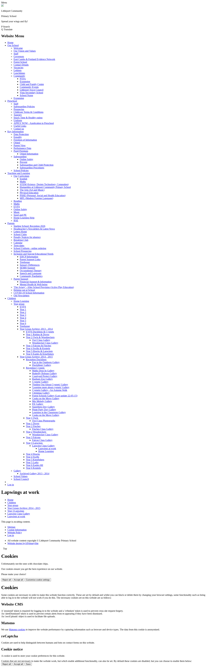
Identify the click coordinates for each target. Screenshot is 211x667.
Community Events (29, 87)
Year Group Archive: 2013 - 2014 (36, 329)
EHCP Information (29, 256)
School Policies (21, 170)
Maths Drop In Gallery (43, 370)
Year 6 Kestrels (33, 468)
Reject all (6, 580)
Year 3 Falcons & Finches (38, 345)
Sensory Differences (30, 265)
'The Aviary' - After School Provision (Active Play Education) (44, 287)
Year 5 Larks (32, 462)
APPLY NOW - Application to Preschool (34, 123)
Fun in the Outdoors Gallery (46, 362)
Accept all (18, 580)
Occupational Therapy (31, 270)
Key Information (15, 131)
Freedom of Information (25, 140)
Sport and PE (20, 215)
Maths (23, 181)
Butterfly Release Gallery (44, 373)
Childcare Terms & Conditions (28, 112)
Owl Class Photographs (43, 420)
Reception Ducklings (36, 359)
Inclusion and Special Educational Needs (33, 254)
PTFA (23, 78)
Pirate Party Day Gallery (44, 409)
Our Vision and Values (25, 51)
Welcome (18, 48)
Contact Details (21, 64)
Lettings (17, 70)
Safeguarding (20, 156)
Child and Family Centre (32, 84)
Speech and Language (30, 273)
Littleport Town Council (31, 90)
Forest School (20, 62)
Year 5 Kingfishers (35, 459)
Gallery (17, 470)
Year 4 (23, 318)
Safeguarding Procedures (32, 167)
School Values (20, 476)
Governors (19, 56)
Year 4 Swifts (32, 457)
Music (17, 212)
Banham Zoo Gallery (42, 379)
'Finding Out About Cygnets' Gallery (50, 384)
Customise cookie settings (38, 580)
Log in (10, 484)
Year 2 (23, 312)
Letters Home (20, 231)
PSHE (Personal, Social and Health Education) (42, 195)
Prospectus (19, 109)
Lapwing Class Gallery (43, 445)
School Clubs (20, 234)
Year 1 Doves (32, 423)
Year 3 (23, 315)
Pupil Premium (21, 151)
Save (28, 664)
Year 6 (23, 323)
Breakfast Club (21, 240)
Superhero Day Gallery (43, 406)
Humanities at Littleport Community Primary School (45, 187)
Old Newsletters (21, 295)
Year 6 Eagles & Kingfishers (40, 354)
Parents (11, 223)
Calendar (18, 242)
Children (11, 298)
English (23, 178)
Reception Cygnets (35, 368)
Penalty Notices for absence (27, 237)
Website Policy (14, 532)
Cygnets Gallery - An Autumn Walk (49, 390)
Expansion (25, 81)
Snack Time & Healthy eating (28, 117)
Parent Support (21, 279)
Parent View (20, 145)
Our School (13, 45)
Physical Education (29, 192)
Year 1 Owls (32, 418)
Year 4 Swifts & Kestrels (38, 348)
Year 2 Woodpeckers (36, 432)
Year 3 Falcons (33, 437)
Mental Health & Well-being (33, 284)
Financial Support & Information (36, 281)
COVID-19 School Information (29, 292)
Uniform (18, 120)
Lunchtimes (19, 73)
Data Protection (21, 134)
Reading (18, 201)
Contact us (19, 128)
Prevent (23, 162)
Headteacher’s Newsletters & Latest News (34, 229)
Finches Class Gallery (42, 429)
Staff (16, 53)
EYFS (17, 206)
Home (10, 42)
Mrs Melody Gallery (42, 401)
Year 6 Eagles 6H (34, 465)
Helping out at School (24, 290)
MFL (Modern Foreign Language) (36, 198)
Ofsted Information (29, 153)
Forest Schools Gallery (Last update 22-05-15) (54, 395)
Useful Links (20, 126)
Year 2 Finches (33, 426)
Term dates (19, 245)
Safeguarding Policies (24, 106)
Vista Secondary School (31, 92)
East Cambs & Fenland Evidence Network (34, 59)
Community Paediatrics (31, 276)
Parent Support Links (30, 259)
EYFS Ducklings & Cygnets (40, 331)
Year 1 (23, 309)
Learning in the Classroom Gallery (49, 412)
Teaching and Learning (18, 173)
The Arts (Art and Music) (32, 190)
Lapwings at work (47, 448)
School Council (21, 479)
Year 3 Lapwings (34, 443)
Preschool (12, 101)
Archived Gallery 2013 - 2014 (34, 473)
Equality (18, 137)
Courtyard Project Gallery (44, 376)
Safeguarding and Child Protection (36, 165)
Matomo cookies (17, 629)
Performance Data (22, 148)
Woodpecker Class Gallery (45, 343)
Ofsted (17, 142)
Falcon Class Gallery (42, 440)
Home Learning (21, 301)
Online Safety (26, 159)
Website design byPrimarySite (22, 543)
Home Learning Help (24, 217)
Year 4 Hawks (33, 454)
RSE (16, 220)
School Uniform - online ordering (30, 248)
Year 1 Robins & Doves (37, 334)
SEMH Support (27, 267)
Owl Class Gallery (41, 340)
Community (19, 76)
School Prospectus (23, 251)
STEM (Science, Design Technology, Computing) (44, 184)
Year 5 (23, 320)
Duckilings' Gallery (41, 365)
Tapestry (18, 115)
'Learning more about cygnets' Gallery (50, 387)
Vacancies (18, 67)
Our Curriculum (21, 176)
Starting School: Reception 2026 (29, 226)
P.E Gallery (37, 404)
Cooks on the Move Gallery (45, 398)
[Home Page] (2, 5)
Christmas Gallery (41, 393)
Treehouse (25, 262)
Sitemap (11, 527)
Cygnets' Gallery (40, 381)
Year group (19, 304)
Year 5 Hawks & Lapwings (39, 351)
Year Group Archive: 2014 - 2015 (36, 356)
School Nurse (26, 95)
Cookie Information (17, 529)
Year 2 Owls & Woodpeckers (40, 337)
